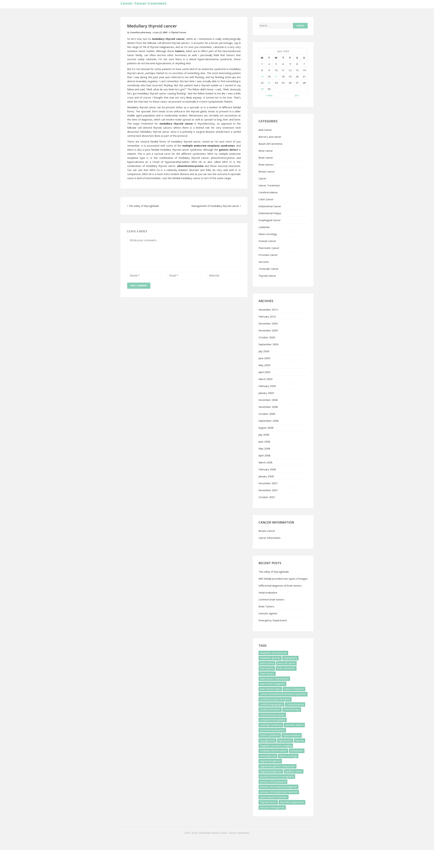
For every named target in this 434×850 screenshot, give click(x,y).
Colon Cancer (266, 199)
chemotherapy (292, 709)
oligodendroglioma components (277, 766)
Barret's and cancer (270, 136)
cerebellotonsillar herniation (275, 699)
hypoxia (299, 740)
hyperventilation (291, 735)
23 (269, 82)
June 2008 (264, 441)
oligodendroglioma (270, 761)
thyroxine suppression (292, 802)
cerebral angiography (271, 704)
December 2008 (268, 400)
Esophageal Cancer (270, 220)
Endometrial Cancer (270, 206)
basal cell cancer (286, 663)
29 (262, 89)
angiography (290, 658)
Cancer (263, 178)
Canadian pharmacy (140, 32)
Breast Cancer (267, 530)
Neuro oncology (268, 234)
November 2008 (268, 406)
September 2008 (269, 420)
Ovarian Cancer (267, 241)
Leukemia (264, 227)
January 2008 (266, 476)
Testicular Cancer (269, 268)
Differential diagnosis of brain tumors (280, 585)
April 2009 (264, 372)
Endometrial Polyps (270, 213)
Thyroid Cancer (178, 32)
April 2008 (264, 455)
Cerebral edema (268, 192)
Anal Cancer (265, 129)
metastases (296, 750)
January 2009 (266, 393)
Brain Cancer (266, 157)
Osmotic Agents (268, 613)
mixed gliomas (268, 755)
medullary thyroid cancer (273, 750)
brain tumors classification (274, 678)
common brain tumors (272, 714)
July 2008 (264, 434)
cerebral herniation (270, 709)
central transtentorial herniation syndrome (283, 694)
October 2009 (267, 337)
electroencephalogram (272, 730)
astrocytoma (267, 663)
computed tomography (272, 719)
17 (276, 76)
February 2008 (267, 469)
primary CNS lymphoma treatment (279, 792)
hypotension (285, 740)
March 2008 (265, 462)
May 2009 (264, 365)
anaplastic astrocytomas (273, 652)
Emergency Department (273, 620)
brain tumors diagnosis (272, 683)
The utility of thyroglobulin (144, 206)
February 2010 (267, 316)
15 (262, 76)
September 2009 (269, 344)
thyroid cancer (147, 107)
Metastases (196, 115)
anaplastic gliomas (270, 658)
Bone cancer (266, 150)
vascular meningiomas (272, 807)
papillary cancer (293, 771)
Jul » (297, 95)
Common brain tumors (271, 599)
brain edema (267, 668)
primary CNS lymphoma (273, 781)
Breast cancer (267, 171)
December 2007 (268, 483)
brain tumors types (270, 689)
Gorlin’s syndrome (270, 735)
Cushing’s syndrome (271, 724)
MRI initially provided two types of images (283, 578)
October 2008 (267, 413)
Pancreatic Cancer (269, 248)
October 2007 (267, 497)
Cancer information (269, 537)
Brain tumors (266, 164)
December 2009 (268, 323)
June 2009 (264, 358)
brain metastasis (286, 668)
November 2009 (268, 330)
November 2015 (268, 309)
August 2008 (266, 427)
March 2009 (265, 379)
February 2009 (267, 386)
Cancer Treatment (269, 185)
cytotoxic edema (294, 724)
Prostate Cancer (268, 255)
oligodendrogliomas (271, 771)
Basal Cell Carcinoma (270, 143)
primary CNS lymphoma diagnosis (278, 786)
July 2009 (264, 351)
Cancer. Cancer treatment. (144, 3)
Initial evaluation (268, 592)
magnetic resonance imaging (276, 745)
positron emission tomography (277, 776)
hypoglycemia (267, 740)
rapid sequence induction (273, 797)
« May (269, 95)
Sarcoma (264, 261)
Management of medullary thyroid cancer (215, 206)
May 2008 (264, 448)
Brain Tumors (266, 606)
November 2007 (268, 490)
